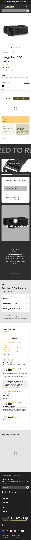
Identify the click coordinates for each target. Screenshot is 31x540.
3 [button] (15, 423)
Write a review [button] (15, 334)
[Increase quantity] (9, 98)
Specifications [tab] (12, 188)
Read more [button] (6, 412)
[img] (11, 359)
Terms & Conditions (6, 537)
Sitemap (19, 537)
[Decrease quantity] (3, 98)
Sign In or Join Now (23, 121)
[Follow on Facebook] (2, 492)
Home (3, 53)
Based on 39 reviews (8, 333)
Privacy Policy (13, 537)
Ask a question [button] (15, 338)
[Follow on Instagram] (9, 492)
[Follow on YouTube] (12, 492)
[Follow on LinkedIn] (19, 492)
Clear (25, 10)
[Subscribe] (27, 487)
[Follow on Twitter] (6, 492)
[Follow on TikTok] (16, 492)
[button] (5, 65)
